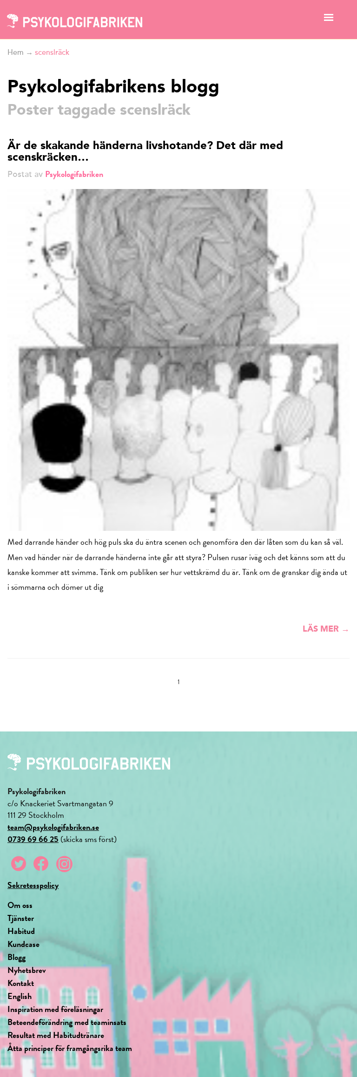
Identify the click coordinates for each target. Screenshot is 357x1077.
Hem (15, 52)
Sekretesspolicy (33, 885)
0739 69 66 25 (33, 839)
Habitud (21, 931)
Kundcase (23, 944)
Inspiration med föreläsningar (55, 1009)
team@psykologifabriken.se (53, 827)
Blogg (16, 957)
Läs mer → (326, 629)
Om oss (20, 905)
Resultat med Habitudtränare (55, 1035)
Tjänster (20, 918)
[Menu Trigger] (328, 19)
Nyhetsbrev (26, 970)
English (19, 996)
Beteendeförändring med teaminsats (66, 1022)
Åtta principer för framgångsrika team (69, 1048)
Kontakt (20, 983)
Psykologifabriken (74, 174)
